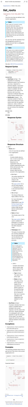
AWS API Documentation (16, 64)
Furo (21, 402)
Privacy (7, 404)
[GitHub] (14, 400)
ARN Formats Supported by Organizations (18, 204)
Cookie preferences (18, 404)
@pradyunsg (17, 402)
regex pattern (17, 184)
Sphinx (11, 402)
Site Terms (12, 404)
